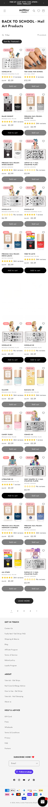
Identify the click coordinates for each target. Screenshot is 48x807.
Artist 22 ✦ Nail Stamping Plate (31, 164)
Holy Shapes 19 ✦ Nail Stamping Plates (33, 480)
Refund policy (10, 660)
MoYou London (20, 803)
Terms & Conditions (12, 732)
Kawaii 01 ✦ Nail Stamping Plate (31, 573)
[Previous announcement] (4, 3)
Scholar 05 (29, 345)
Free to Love (29, 254)
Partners (8, 748)
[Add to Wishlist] (21, 50)
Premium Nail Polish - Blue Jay (33, 527)
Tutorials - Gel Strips (12, 680)
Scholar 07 (29, 209)
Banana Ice (29, 390)
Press (7, 722)
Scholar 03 (6, 72)
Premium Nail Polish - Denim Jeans (11, 255)
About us (8, 701)
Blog (6, 644)
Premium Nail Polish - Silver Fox (33, 117)
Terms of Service (11, 655)
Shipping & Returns (12, 639)
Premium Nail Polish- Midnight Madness (10, 527)
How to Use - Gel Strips (13, 691)
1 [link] (11, 611)
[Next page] (36, 611)
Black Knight (7, 116)
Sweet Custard (8, 303)
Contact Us (9, 628)
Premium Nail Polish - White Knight (11, 164)
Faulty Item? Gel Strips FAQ (15, 633)
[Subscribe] (36, 763)
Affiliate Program (11, 649)
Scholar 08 (7, 345)
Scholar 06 (29, 303)
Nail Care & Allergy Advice (15, 686)
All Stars (6, 572)
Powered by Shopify (31, 803)
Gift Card (8, 716)
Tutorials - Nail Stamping (14, 696)
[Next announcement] (43, 3)
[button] (4, 10)
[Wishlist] (39, 10)
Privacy (7, 738)
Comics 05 (28, 435)
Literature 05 (7, 479)
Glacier (5, 390)
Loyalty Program (11, 665)
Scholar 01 (6, 209)
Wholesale (8, 727)
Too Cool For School (33, 72)
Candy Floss (7, 435)
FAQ (6, 743)
